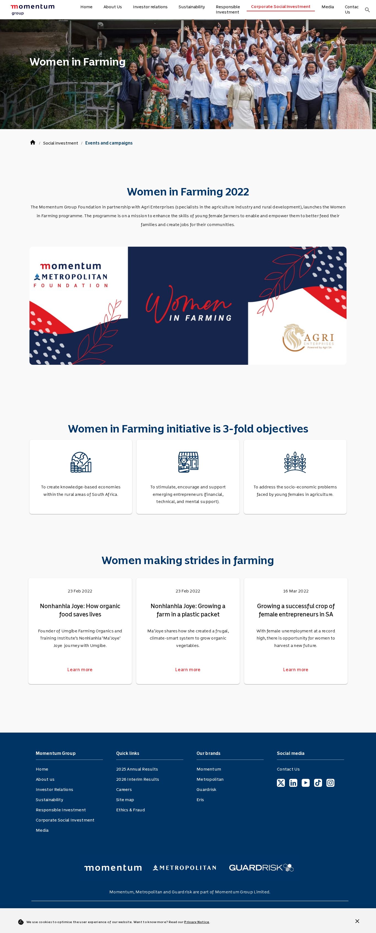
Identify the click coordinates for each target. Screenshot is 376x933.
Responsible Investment (228, 9)
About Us (112, 6)
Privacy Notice (196, 922)
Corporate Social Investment (280, 6)
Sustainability (192, 6)
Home (86, 6)
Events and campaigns (109, 143)
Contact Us (353, 9)
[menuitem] (34, 9)
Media (327, 6)
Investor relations (150, 6)
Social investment (60, 143)
